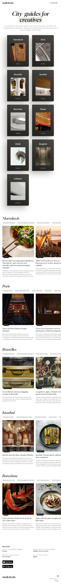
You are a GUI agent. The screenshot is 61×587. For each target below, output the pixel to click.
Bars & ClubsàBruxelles (41, 353)
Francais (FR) (53, 3)
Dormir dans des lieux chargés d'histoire (18, 455)
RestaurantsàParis (7, 290)
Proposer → (5, 551)
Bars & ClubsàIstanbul (40, 417)
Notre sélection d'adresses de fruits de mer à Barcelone (17, 519)
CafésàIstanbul (52, 417)
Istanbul (43, 74)
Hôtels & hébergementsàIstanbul (24, 417)
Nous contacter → (7, 556)
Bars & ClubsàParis (37, 290)
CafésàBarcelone (56, 480)
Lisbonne (18, 179)
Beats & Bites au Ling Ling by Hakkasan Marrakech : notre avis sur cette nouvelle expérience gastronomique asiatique (18, 264)
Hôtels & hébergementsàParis (22, 290)
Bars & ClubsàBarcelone (43, 480)
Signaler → (36, 556)
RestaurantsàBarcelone (9, 480)
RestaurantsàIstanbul (8, 417)
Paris (43, 40)
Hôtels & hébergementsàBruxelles (25, 353)
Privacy (57, 580)
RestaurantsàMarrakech (9, 222)
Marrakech (18, 40)
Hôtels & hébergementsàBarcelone (26, 480)
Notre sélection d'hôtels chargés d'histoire (14, 329)
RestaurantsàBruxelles (8, 353)
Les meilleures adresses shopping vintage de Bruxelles (15, 392)
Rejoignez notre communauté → (41, 551)
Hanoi (43, 109)
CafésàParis (48, 290)
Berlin (18, 144)
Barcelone (18, 109)
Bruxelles (18, 74)
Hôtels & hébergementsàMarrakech (26, 222)
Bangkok (43, 144)
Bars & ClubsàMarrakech (43, 222)
